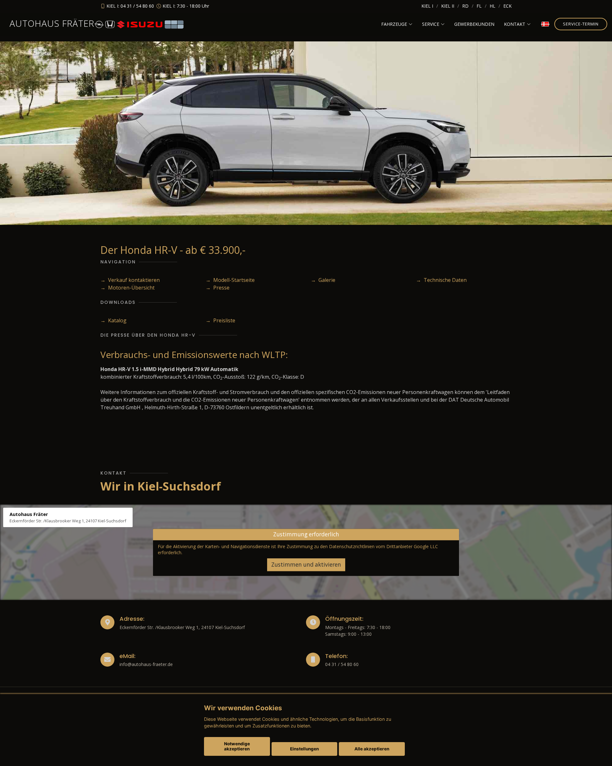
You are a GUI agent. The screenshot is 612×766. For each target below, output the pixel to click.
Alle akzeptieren (371, 748)
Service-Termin (581, 24)
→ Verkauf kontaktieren (130, 279)
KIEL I (427, 6)
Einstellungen (304, 748)
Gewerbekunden (474, 24)
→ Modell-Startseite (230, 279)
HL (492, 6)
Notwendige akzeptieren (237, 746)
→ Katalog (113, 320)
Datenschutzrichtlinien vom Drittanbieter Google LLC (383, 546)
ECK (507, 6)
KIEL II (447, 6)
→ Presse (217, 287)
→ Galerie (323, 279)
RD (465, 6)
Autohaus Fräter (52, 23)
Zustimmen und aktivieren (306, 564)
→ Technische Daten (441, 279)
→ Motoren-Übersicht (127, 287)
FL (479, 6)
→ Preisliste (220, 320)
